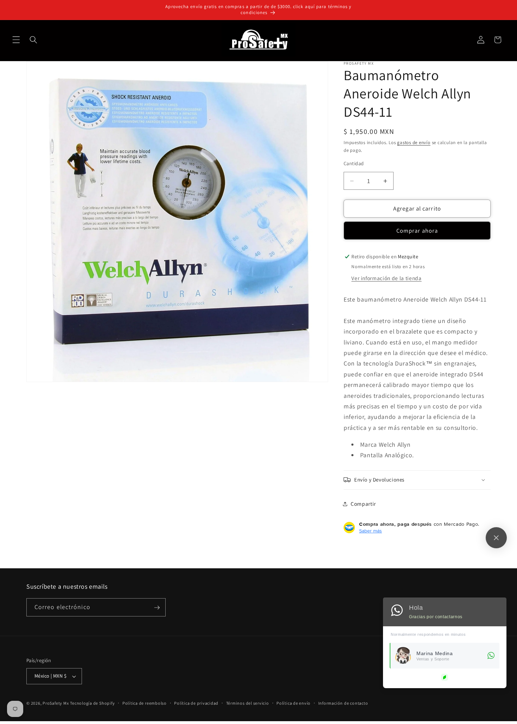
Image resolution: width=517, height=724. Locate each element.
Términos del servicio (247, 703)
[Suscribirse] (156, 608)
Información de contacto (343, 703)
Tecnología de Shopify (92, 703)
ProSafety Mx (56, 703)
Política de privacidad (196, 703)
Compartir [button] (363, 503)
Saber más (370, 530)
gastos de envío (413, 143)
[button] (16, 39)
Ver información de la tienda (386, 278)
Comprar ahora (417, 230)
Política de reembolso (144, 703)
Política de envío (293, 703)
